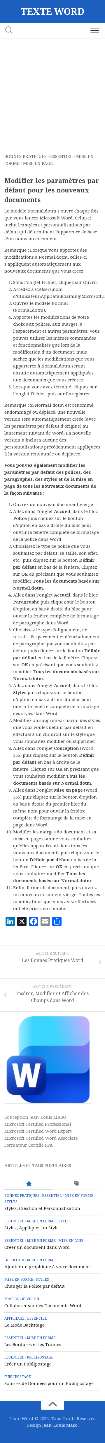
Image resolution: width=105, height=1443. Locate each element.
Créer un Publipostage (28, 1364)
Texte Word (52, 11)
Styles (11, 1202)
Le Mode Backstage (24, 1325)
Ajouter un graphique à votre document (47, 1266)
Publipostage (40, 1357)
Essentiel (61, 156)
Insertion (14, 1260)
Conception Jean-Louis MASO (35, 1117)
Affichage (14, 1318)
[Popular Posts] (28, 1184)
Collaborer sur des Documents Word (42, 1305)
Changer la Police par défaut (34, 1286)
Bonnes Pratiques (25, 156)
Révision (30, 1299)
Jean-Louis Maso (60, 1425)
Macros (11, 1299)
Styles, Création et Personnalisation (42, 1208)
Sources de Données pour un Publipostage (49, 1383)
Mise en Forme (78, 1196)
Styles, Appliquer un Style (31, 1228)
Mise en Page (38, 163)
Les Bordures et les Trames (32, 1344)
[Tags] (76, 1184)
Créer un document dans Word (37, 1247)
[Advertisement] (52, 93)
